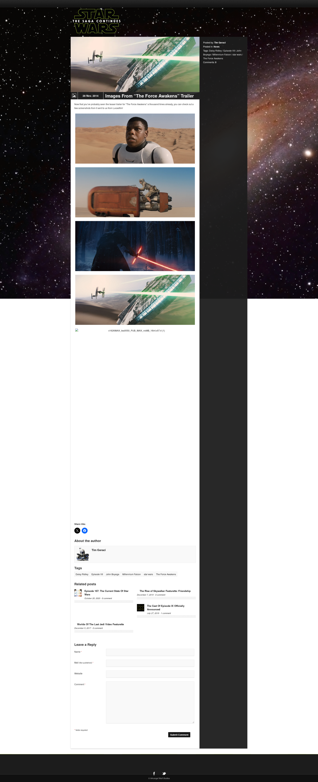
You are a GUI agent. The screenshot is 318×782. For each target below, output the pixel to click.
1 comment (166, 613)
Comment (79, 684)
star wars (148, 574)
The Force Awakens (166, 574)
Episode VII (97, 574)
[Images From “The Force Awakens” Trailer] (135, 64)
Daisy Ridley (82, 574)
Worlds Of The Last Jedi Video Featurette (100, 624)
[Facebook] (154, 773)
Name (78, 651)
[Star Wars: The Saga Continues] (116, 21)
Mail (83, 662)
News (217, 46)
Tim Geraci (99, 550)
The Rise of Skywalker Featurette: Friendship (165, 591)
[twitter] (164, 773)
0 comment (107, 598)
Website (78, 673)
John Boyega (112, 574)
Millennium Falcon (131, 574)
